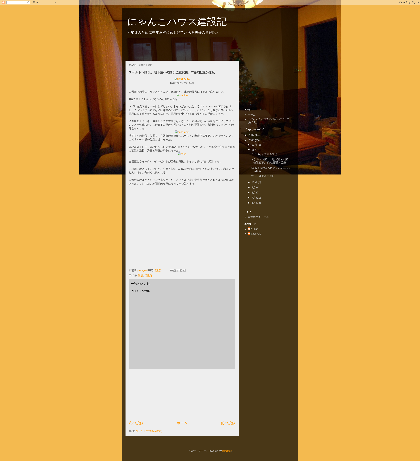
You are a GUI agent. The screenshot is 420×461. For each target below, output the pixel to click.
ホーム (182, 423)
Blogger (226, 451)
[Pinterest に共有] (184, 270)
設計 (140, 275)
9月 (254, 187)
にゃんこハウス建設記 (177, 21)
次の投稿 (136, 423)
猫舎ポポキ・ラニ (258, 216)
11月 (254, 149)
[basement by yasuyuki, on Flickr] (182, 132)
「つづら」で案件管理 (264, 154)
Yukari (254, 229)
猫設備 (148, 275)
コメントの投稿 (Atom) (148, 431)
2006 (251, 140)
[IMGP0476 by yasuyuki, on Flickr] (182, 79)
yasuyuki (256, 233)
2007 (251, 135)
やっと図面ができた (263, 175)
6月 (254, 202)
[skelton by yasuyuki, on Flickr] (182, 95)
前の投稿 (228, 423)
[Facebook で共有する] (180, 270)
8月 (254, 192)
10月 (255, 182)
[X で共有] (177, 270)
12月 (255, 144)
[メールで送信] (171, 270)
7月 (254, 197)
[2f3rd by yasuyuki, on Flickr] (182, 154)
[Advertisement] (185, 49)
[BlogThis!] (174, 270)
